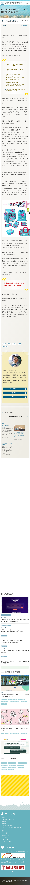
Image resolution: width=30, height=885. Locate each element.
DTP (2, 733)
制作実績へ (14, 392)
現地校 (4, 343)
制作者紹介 (4, 821)
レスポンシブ (23, 701)
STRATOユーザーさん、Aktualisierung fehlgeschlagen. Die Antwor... (12, 641)
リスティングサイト (12, 767)
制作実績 (4, 823)
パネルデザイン (24, 733)
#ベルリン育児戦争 (24, 25)
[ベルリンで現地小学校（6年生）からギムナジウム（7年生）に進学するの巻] (19, 428)
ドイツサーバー (21, 765)
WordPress (3, 635)
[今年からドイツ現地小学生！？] (8, 432)
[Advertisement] (15, 331)
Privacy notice (6, 841)
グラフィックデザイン (15, 733)
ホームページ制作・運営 (5, 625)
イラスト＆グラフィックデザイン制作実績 (12, 827)
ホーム (3, 817)
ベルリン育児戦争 (15, 20)
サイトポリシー (5, 837)
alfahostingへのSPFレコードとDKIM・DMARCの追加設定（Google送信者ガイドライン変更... (14, 630)
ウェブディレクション (13, 699)
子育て (19, 343)
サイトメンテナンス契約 (14, 701)
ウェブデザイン (22, 699)
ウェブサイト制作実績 (7, 825)
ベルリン (14, 343)
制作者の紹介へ (14, 388)
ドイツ (9, 343)
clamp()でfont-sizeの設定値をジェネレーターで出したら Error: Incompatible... (15, 620)
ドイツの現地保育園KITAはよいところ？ (17, 416)
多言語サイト (11, 769)
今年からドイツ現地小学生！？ (10, 412)
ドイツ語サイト (4, 767)
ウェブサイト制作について (8, 819)
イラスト (7, 733)
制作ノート (4, 830)
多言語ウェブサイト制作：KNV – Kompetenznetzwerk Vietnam (10, 759)
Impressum (5, 839)
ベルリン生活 (8, 20)
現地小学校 (5, 346)
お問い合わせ (14, 397)
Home (3, 20)
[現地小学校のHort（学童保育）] (8, 449)
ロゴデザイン (3, 703)
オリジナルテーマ (4, 701)
